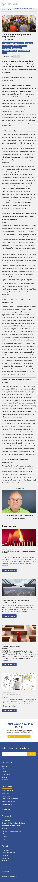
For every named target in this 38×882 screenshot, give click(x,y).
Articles (9, 9)
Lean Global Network (8, 852)
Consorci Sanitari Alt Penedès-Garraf (13, 823)
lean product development (9, 50)
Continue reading (9, 570)
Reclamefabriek (12, 876)
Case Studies (6, 774)
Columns (4, 777)
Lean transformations (24, 50)
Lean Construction (8, 790)
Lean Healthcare (7, 807)
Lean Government (7, 804)
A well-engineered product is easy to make (24, 9)
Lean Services (6, 809)
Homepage (5, 766)
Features (4, 771)
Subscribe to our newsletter (19, 737)
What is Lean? (6, 850)
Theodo (4, 836)
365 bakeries (6, 820)
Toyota (4, 53)
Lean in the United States (19, 45)
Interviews (5, 779)
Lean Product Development (10, 798)
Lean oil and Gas (17, 48)
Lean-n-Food (6, 796)
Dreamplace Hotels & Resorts (11, 825)
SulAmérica (5, 834)
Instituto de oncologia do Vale (11, 831)
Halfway (4, 828)
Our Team (5, 855)
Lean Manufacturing (8, 801)
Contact (4, 861)
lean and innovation (8, 43)
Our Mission (6, 858)
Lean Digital (5, 793)
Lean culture (29, 43)
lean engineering (7, 45)
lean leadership (6, 48)
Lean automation (19, 43)
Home (3, 9)
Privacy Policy (5, 871)
